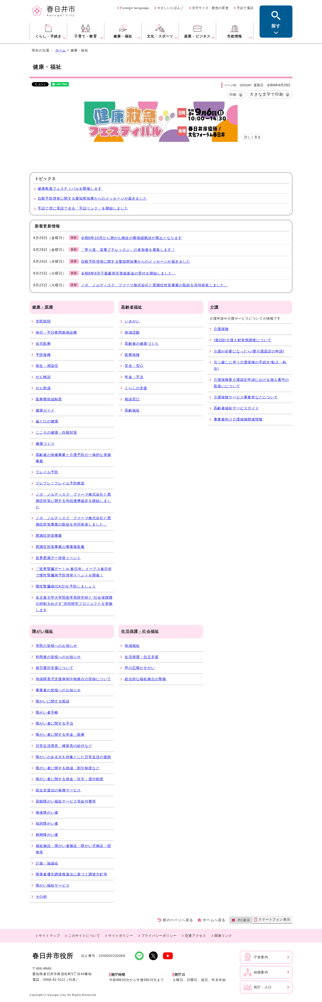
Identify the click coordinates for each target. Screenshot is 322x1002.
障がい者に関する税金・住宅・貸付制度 (70, 779)
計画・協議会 (47, 863)
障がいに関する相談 (53, 701)
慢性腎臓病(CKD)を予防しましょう (66, 586)
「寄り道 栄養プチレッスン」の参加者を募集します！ (128, 250)
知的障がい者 (47, 823)
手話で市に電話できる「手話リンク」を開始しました (83, 208)
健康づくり (45, 444)
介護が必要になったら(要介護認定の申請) (249, 351)
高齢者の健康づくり (142, 343)
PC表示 (244, 920)
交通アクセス (195, 935)
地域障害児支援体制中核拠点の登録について (73, 679)
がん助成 (43, 388)
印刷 (233, 94)
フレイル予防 (47, 472)
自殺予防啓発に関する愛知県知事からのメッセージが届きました (92, 198)
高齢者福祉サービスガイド (236, 408)
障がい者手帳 (47, 712)
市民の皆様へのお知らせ (56, 646)
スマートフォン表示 (274, 919)
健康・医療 (42, 307)
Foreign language (134, 8)
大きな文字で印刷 (266, 94)
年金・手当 (134, 377)
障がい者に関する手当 (54, 723)
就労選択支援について (54, 668)
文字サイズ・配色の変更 (210, 8)
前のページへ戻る (178, 920)
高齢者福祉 (131, 307)
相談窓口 (132, 399)
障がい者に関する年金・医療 (60, 734)
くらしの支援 (136, 388)
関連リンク (223, 935)
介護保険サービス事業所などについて (246, 397)
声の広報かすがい (140, 668)
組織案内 (261, 972)
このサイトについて (84, 935)
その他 (41, 896)
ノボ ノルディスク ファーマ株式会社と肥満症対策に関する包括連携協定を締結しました (73, 501)
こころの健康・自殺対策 (56, 432)
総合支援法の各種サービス (58, 790)
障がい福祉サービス (53, 885)
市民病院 (43, 321)
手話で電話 (245, 8)
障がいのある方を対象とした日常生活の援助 (73, 757)
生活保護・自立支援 (142, 657)
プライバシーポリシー (159, 935)
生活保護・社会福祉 (140, 631)
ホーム (60, 50)
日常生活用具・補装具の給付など (64, 746)
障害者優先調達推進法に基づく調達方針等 (71, 874)
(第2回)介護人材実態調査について (242, 340)
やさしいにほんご (170, 8)
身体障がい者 (47, 812)
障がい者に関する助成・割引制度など (68, 768)
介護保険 (221, 329)
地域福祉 (132, 646)
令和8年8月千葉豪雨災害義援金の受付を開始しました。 (128, 273)
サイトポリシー (120, 935)
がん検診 (43, 377)
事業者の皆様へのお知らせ (58, 690)
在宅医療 (43, 343)
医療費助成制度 (49, 399)
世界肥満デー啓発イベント (58, 558)
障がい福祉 (42, 631)
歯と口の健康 (47, 421)
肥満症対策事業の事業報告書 (60, 547)
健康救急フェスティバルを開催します (70, 188)
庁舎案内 (261, 957)
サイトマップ (49, 935)
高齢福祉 (132, 410)
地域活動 (132, 332)
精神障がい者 (47, 834)
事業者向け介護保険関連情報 (238, 419)
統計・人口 (263, 987)
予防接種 (43, 355)
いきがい (132, 321)
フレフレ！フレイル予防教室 (60, 483)
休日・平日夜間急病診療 (56, 332)
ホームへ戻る (214, 920)
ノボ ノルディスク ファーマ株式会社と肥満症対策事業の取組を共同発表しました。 (154, 285)
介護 (214, 307)
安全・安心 (134, 366)
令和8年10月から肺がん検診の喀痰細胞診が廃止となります (131, 238)
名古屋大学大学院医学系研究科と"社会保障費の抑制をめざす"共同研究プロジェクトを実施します (74, 604)
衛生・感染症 (47, 366)
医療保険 (132, 355)
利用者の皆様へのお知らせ (58, 657)
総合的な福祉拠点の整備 (145, 679)
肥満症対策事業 (49, 535)
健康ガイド (45, 410)
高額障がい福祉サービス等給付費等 (66, 801)
